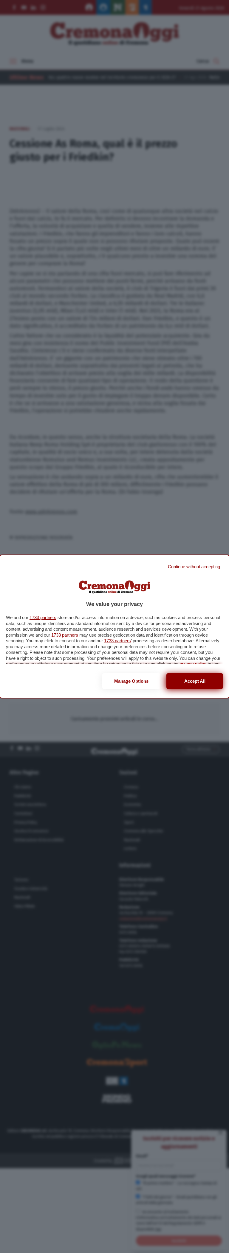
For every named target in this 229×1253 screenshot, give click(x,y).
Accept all (194, 681)
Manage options (131, 681)
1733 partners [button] (43, 617)
